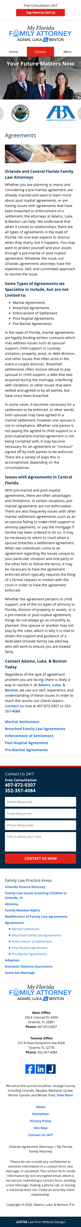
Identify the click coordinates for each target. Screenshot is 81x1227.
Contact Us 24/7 (19, 773)
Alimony (11, 904)
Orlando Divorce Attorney (25, 887)
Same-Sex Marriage (20, 973)
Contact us (14, 706)
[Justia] (51, 1069)
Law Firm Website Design (40, 1222)
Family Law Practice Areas (28, 880)
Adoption (12, 960)
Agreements (14, 923)
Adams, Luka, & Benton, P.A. (54, 1204)
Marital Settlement (22, 721)
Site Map (40, 1128)
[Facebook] (30, 1069)
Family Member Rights (22, 910)
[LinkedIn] (40, 1069)
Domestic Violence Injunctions (28, 966)
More (67, 52)
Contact (40, 52)
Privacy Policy (40, 1121)
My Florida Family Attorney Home (40, 34)
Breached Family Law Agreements (35, 728)
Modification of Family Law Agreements (36, 916)
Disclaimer (40, 1114)
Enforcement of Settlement (29, 735)
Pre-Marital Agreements (26, 749)
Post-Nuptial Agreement (26, 742)
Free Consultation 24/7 (40, 9)
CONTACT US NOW (41, 858)
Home (13, 52)
